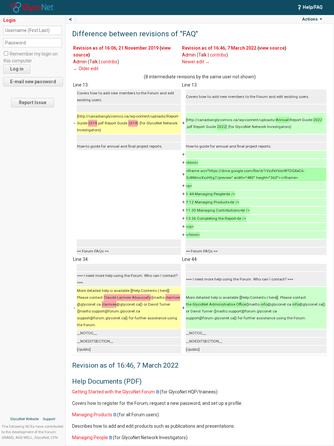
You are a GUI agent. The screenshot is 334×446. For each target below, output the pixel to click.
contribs (109, 61)
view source (272, 48)
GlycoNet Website (24, 419)
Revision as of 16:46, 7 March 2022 (219, 48)
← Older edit (86, 68)
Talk (93, 61)
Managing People (90, 437)
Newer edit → (196, 61)
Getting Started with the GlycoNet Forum (113, 391)
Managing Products (92, 414)
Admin (80, 61)
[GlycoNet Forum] (32, 6)
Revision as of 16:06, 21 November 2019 (116, 48)
